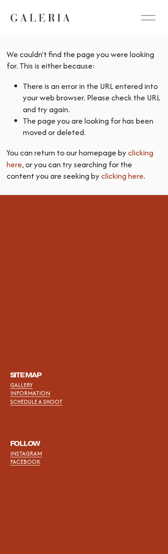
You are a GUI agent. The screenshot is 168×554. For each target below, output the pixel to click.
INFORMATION (30, 393)
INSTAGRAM (26, 454)
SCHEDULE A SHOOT (36, 402)
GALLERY (21, 385)
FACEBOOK (25, 462)
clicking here (122, 176)
